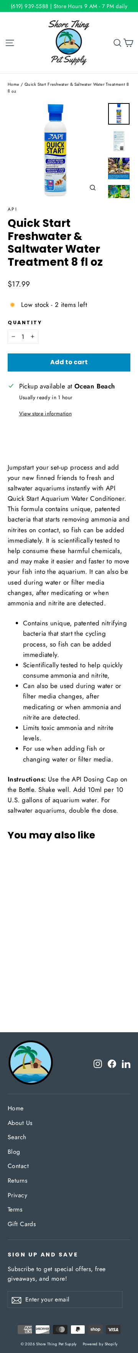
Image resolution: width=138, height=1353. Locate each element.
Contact (18, 1165)
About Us (20, 1122)
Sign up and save (43, 1254)
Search (17, 1137)
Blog (14, 1151)
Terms (15, 1209)
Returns (17, 1180)
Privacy (17, 1195)
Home (14, 84)
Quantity (25, 322)
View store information (45, 413)
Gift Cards (22, 1224)
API (12, 209)
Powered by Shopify (100, 1344)
